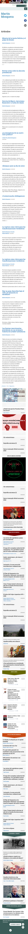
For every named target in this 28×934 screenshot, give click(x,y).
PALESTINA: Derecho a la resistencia (14, 483)
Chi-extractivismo (8, 437)
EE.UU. (9, 561)
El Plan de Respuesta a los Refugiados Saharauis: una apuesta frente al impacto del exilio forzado (13, 575)
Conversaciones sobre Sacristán (13, 527)
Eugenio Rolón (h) (6, 598)
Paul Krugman (6, 553)
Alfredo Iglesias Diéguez (8, 860)
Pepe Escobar (6, 589)
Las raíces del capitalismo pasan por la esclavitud (13, 538)
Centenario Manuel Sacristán (14, 505)
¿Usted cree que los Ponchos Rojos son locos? (13, 409)
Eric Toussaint (6, 917)
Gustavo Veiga (6, 668)
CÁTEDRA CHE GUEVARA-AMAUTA (14, 905)
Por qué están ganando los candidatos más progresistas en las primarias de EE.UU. (13, 751)
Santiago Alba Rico (7, 902)
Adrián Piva (5, 137)
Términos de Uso (12, 922)
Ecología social (12, 553)
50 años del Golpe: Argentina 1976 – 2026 (14, 595)
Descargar (23, 678)
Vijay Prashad (6, 541)
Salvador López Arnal (7, 529)
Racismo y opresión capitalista (7, 543)
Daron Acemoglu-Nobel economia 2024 (13, 450)
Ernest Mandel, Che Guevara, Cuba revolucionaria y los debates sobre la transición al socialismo (13, 913)
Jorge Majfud (5, 761)
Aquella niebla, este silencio (11, 641)
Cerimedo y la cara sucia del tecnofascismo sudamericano (12, 565)
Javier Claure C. (6, 412)
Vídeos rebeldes (7, 600)
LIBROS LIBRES (14, 671)
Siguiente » (12, 386)
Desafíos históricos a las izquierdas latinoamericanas (12, 878)
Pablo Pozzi (5, 561)
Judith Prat (5, 643)
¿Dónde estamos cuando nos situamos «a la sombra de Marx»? (13, 857)
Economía (11, 541)
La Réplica (14, 764)
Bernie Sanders (6, 755)
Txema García (6, 830)
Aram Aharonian (6, 568)
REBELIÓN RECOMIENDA (14, 532)
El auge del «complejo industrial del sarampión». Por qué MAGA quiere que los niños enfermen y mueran (13, 549)
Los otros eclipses (8, 828)
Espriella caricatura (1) (10, 443)
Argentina (13, 599)
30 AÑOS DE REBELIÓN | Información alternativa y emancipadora (14, 404)
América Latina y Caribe (8, 569)
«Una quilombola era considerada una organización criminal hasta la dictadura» (13, 664)
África (7, 580)
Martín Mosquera (6, 43)
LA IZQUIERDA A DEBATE (14, 833)
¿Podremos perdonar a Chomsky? (13, 901)
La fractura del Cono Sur (10, 746)
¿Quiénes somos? (15, 924)
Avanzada (14, 4)
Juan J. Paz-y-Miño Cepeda (8, 880)
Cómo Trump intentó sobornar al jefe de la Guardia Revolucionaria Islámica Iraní (13, 585)
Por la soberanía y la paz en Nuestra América (14, 433)
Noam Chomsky (14, 884)
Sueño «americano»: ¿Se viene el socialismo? (12, 558)
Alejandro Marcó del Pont (8, 743)
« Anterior (3, 386)
